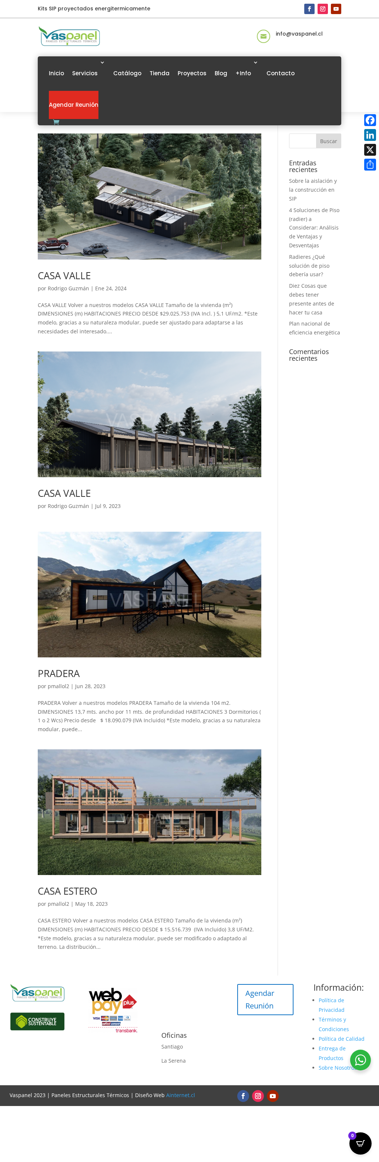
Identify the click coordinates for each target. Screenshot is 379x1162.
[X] (370, 149)
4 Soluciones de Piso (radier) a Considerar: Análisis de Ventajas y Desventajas (314, 228)
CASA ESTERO (67, 891)
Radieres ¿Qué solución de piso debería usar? (309, 265)
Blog (221, 73)
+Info (243, 73)
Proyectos (192, 73)
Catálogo (127, 73)
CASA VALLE (64, 275)
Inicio (56, 73)
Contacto (280, 73)
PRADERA (59, 673)
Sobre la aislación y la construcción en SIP (313, 189)
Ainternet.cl (180, 1095)
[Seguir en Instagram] (323, 9)
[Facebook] (370, 120)
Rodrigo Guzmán (68, 288)
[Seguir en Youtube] (336, 9)
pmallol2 (58, 686)
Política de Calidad (342, 1038)
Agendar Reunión (73, 105)
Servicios (85, 73)
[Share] (370, 164)
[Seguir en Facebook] (309, 9)
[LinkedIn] (370, 135)
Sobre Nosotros (338, 1067)
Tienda (160, 73)
